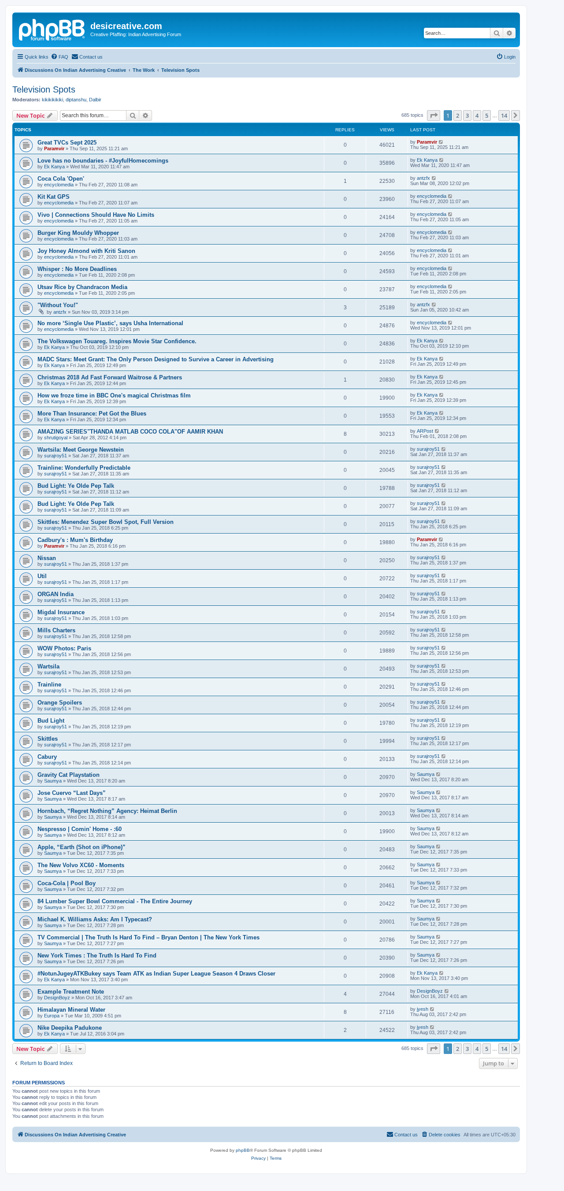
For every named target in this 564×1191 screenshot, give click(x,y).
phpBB (243, 1150)
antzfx (423, 178)
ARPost (425, 431)
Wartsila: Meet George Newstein (80, 449)
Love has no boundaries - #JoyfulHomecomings (102, 160)
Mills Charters (56, 630)
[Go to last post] (441, 142)
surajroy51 (55, 455)
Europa (51, 1015)
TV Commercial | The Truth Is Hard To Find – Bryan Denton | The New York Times (148, 937)
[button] (433, 115)
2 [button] (457, 115)
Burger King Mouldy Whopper (78, 233)
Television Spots (43, 89)
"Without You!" (57, 305)
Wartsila (48, 666)
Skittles (47, 738)
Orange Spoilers (59, 702)
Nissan (46, 558)
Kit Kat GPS (53, 196)
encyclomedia (59, 184)
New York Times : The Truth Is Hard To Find (96, 955)
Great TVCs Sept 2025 (66, 142)
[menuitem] (59, 57)
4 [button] (477, 115)
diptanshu (76, 99)
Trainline (49, 684)
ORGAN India (55, 594)
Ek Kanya (54, 166)
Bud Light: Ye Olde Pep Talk (75, 485)
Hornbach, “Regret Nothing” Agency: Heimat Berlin (107, 811)
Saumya (53, 780)
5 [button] (486, 115)
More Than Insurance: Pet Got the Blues (91, 413)
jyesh (422, 1009)
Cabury (47, 756)
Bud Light (50, 720)
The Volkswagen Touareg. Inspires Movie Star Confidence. (117, 341)
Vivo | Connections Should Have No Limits (95, 214)
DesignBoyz (57, 997)
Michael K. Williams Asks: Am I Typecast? (94, 919)
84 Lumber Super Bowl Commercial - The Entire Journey (114, 901)
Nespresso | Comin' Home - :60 (79, 829)
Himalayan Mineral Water (71, 1009)
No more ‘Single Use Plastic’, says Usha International (110, 323)
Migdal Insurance (61, 612)
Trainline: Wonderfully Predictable (83, 467)
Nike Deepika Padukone (69, 1027)
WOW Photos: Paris (64, 648)
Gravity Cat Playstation (68, 775)
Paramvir (54, 148)
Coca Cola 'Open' (60, 178)
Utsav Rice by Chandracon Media (82, 287)
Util (42, 576)
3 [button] (467, 115)
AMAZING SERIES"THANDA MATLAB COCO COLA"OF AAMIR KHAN (130, 431)
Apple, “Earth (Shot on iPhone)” (81, 847)
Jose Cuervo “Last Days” (71, 793)
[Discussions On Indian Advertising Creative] (52, 29)
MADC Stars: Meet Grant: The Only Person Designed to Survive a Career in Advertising (155, 359)
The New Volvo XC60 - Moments (80, 865)
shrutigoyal (55, 437)
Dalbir (95, 99)
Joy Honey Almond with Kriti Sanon (86, 251)
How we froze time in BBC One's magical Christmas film (114, 395)
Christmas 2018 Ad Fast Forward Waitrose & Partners (109, 377)
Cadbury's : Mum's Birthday (75, 540)
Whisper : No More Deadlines (77, 269)
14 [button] (504, 115)
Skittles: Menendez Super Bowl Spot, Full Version (105, 522)
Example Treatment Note (70, 991)
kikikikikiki (52, 99)
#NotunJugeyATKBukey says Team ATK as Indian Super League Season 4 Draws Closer (156, 973)
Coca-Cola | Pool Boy (66, 883)
